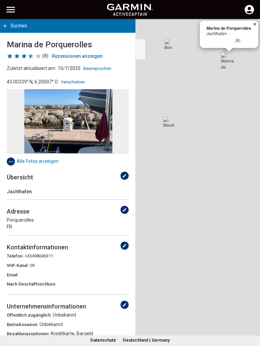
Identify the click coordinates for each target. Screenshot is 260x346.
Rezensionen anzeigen (77, 56)
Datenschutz (103, 340)
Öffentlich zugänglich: (29, 315)
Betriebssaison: (22, 324)
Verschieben (73, 81)
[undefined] (125, 176)
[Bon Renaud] (170, 44)
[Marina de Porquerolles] (229, 60)
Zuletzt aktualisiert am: (31, 68)
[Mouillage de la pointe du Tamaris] (168, 122)
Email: (12, 274)
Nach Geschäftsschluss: (31, 284)
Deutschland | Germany (146, 340)
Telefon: (15, 255)
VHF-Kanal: (17, 265)
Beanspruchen (97, 68)
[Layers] (248, 30)
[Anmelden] (249, 13)
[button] (251, 315)
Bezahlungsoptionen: (28, 333)
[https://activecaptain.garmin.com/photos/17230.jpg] (68, 121)
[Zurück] (5, 26)
